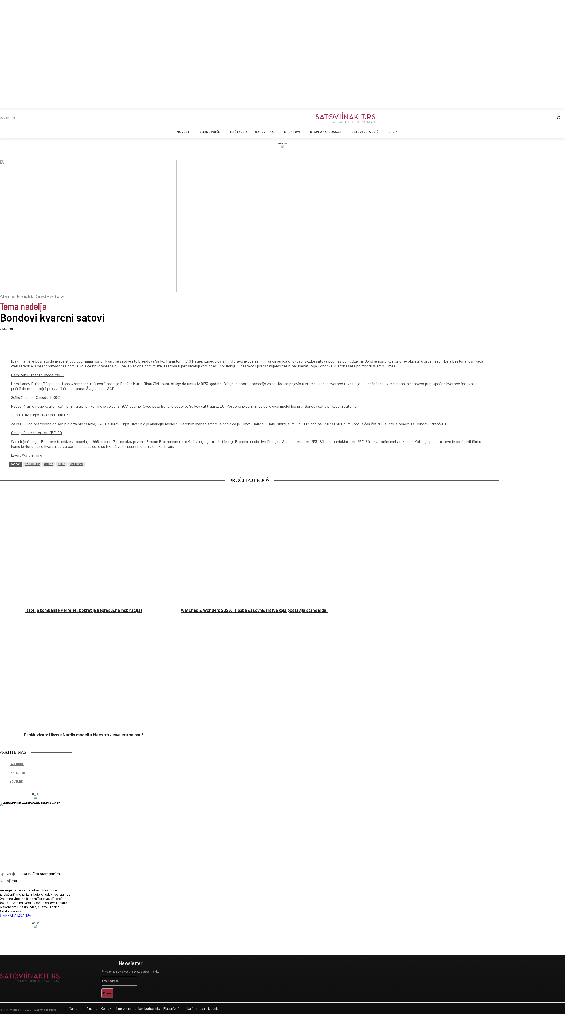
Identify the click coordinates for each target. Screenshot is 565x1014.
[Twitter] (56, 339)
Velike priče (7, 296)
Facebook (17, 764)
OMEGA (48, 464)
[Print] (152, 339)
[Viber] (88, 339)
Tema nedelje (25, 296)
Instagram (18, 773)
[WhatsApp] (104, 339)
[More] (167, 339)
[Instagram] (80, 977)
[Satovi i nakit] (345, 117)
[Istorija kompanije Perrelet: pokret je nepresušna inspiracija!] (83, 547)
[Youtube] (94, 977)
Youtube (16, 781)
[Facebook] (40, 339)
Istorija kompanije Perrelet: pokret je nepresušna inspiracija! (83, 610)
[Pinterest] (136, 339)
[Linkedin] (72, 339)
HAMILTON (76, 464)
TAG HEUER (32, 464)
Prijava (107, 993)
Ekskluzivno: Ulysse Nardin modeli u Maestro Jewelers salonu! (83, 734)
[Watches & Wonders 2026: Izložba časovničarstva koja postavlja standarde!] (254, 547)
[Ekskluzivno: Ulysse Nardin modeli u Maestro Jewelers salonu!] (83, 671)
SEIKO (61, 464)
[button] (559, 118)
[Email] (120, 339)
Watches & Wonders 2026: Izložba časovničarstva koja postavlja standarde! (254, 610)
